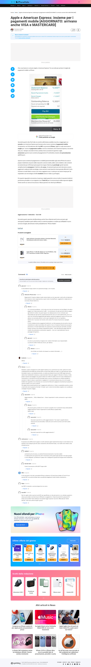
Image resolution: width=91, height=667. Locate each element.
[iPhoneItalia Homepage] (22, 2)
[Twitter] (66, 664)
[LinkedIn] (77, 664)
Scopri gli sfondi (20, 525)
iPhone (12, 5)
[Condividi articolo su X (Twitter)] (13, 74)
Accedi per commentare (64, 280)
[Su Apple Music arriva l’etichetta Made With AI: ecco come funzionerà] (45, 617)
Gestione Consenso (42, 664)
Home (12, 12)
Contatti (64, 662)
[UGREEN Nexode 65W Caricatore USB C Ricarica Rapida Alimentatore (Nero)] (52, 548)
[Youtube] (68, 664)
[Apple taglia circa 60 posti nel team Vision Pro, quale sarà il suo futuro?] (68, 617)
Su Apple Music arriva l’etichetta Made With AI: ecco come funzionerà (45, 628)
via (19, 228)
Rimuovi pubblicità (45, 62)
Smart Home (44, 5)
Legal (69, 662)
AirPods (30, 5)
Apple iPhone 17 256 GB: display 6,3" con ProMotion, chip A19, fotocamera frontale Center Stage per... (41, 252)
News (16, 12)
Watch (36, 5)
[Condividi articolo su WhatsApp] (13, 91)
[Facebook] (63, 664)
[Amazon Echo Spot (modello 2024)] (75, 548)
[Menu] (12, 2)
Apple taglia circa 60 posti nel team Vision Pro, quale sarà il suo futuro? (68, 628)
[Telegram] (75, 664)
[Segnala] (28, 291)
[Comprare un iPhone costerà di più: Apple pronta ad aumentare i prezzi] (22, 617)
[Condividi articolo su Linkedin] (13, 80)
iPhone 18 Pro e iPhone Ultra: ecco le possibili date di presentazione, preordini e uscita (45, 652)
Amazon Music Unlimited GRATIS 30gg (17, 554)
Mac (23, 5)
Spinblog (30, 662)
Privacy (73, 662)
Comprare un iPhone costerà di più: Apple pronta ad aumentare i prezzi (22, 628)
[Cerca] (14, 2)
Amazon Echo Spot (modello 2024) (75, 554)
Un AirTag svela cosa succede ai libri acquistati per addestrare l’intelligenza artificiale (68, 652)
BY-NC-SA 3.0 (34, 664)
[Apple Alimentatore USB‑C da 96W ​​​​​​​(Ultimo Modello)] (63, 548)
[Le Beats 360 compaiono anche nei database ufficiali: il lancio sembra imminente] (22, 641)
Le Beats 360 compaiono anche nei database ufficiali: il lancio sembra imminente (22, 652)
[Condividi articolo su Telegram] (13, 85)
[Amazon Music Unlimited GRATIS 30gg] (17, 548)
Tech (57, 5)
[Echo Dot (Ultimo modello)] (40, 548)
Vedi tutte (73, 540)
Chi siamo (59, 662)
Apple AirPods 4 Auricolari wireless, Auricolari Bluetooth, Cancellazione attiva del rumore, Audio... (41, 239)
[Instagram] (70, 664)
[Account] (79, 2)
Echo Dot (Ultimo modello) (40, 554)
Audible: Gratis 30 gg (29, 554)
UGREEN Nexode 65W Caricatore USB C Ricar (52, 554)
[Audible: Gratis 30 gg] (29, 548)
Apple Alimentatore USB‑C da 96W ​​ (63, 554)
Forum (53, 5)
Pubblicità (78, 662)
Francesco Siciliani (18, 29)
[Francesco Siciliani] (12, 30)
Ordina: (62, 274)
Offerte (63, 5)
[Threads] (72, 664)
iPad (18, 5)
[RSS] (79, 664)
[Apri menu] (30, 2)
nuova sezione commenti (24, 38)
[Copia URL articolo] (13, 96)
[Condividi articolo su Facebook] (13, 69)
